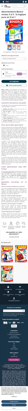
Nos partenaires (14, 336)
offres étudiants (15, 383)
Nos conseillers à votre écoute (14, 300)
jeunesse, (9, 375)
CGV (14, 343)
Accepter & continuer (14, 401)
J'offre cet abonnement (15, 85)
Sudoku (15, 92)
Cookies (14, 347)
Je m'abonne (14, 81)
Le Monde (22, 377)
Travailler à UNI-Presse (14, 337)
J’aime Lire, (8, 378)
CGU (14, 345)
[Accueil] (7, 6)
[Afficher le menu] (2, 6)
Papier (7, 65)
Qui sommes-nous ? (14, 332)
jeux (17, 136)
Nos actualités (14, 360)
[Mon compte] (23, 1)
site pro (19, 385)
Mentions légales (14, 348)
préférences (14, 396)
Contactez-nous (14, 356)
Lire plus (15, 315)
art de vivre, (14, 375)
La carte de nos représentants (14, 334)
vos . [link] (9, 396)
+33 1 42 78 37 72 (11, 228)
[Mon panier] (26, 1)
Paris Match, (11, 377)
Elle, (19, 377)
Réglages (14, 408)
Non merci (14, 405)
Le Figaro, (16, 377)
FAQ (14, 354)
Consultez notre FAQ (14, 236)
